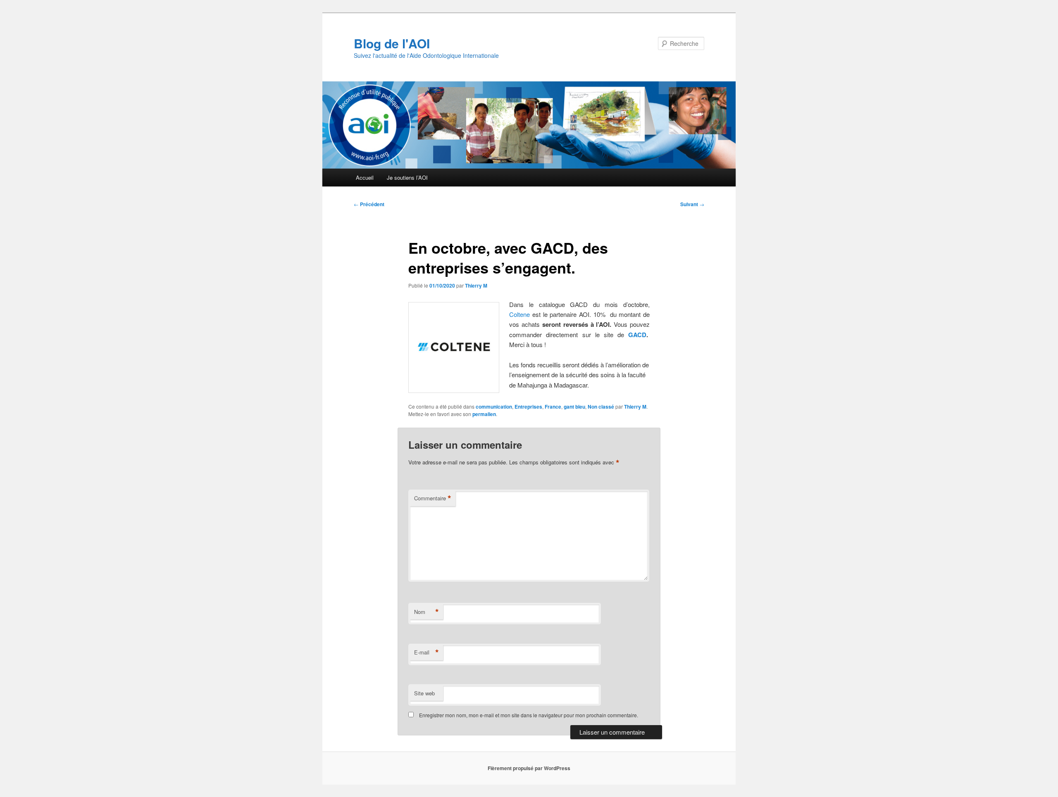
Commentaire (432, 498)
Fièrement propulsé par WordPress (529, 768)
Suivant (692, 204)
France (553, 406)
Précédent (369, 204)
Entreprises (528, 406)
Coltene (519, 314)
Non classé (601, 406)
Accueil (365, 177)
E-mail (426, 652)
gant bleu (574, 406)
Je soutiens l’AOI (407, 177)
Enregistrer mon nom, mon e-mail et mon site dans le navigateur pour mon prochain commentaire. (528, 714)
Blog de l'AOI (392, 43)
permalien (484, 414)
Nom (426, 612)
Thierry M (476, 285)
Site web (424, 693)
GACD (637, 334)
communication (494, 406)
